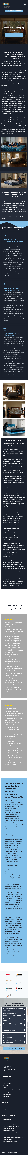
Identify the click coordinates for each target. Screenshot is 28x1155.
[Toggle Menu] (24, 4)
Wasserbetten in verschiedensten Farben (12, 1135)
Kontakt (3, 1152)
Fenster (5, 1085)
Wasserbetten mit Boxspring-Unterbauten (12, 1124)
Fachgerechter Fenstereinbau (9, 1109)
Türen (4, 1087)
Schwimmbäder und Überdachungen (11, 1089)
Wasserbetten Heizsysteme (9, 1132)
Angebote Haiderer (7, 1081)
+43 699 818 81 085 (11, 1069)
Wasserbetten (6, 1083)
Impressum (9, 1152)
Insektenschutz (6, 1094)
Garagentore (6, 1096)
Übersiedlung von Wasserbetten (10, 1141)
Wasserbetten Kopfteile (8, 1130)
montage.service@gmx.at (12, 1070)
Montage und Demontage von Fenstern (11, 1106)
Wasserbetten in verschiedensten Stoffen (12, 1137)
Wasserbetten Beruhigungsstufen (10, 1126)
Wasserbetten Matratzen (8, 1128)
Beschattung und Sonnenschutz (10, 1092)
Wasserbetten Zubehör (8, 1139)
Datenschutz (14, 1152)
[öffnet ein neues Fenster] (9, 975)
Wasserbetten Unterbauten (9, 1122)
